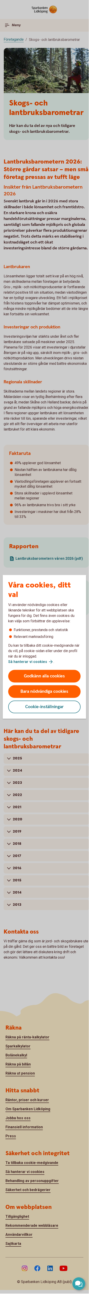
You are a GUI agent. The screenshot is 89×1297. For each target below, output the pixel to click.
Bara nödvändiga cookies (44, 691)
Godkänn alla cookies (44, 676)
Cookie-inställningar (44, 707)
